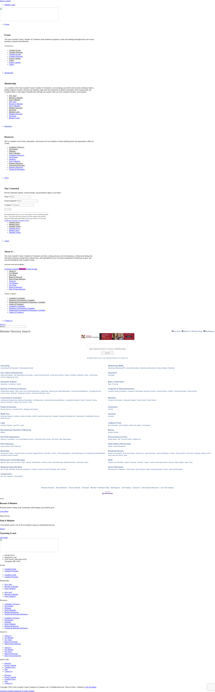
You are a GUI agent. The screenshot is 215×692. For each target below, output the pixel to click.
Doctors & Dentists (25, 416)
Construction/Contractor (72, 400)
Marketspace (209, 331)
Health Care (5, 414)
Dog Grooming (5, 446)
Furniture (34, 469)
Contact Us (136, 488)
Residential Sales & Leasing (9, 455)
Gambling (73, 375)
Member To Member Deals (192, 331)
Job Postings (13, 149)
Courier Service (5, 393)
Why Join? (13, 96)
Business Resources (16, 163)
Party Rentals (93, 375)
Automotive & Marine (9, 382)
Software (171, 391)
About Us (12, 271)
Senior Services (5, 418)
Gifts (58, 469)
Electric (83, 400)
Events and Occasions (57, 375)
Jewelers (171, 462)
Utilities (110, 446)
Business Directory (48, 488)
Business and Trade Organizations (59, 391)
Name (7, 197)
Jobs (6, 669)
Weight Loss (137, 439)
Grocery (152, 462)
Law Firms (16, 425)
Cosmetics (140, 462)
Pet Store (63, 469)
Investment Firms (18, 409)
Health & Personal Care (44, 416)
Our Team (12, 275)
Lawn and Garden (150, 453)
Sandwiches (80, 462)
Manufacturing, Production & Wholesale (16, 430)
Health (34, 416)
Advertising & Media (116, 366)
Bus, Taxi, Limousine (7, 476)
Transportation (6, 474)
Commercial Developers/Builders (54, 400)
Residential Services (116, 451)
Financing (115, 384)
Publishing (171, 368)
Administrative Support (7, 391)
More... (17, 377)
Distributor (12, 469)
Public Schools (151, 400)
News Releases (61, 488)
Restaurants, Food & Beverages (13, 460)
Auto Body (111, 375)
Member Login (14, 112)
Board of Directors (15, 277)
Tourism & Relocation (17, 165)
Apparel (127, 462)
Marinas (111, 430)
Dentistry (16, 416)
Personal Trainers (126, 439)
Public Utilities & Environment (119, 444)
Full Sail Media (90, 687)
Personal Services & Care (117, 437)
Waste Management (119, 446)
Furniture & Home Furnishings (47, 469)
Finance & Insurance (8, 407)
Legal (3, 423)
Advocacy (3, 439)
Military (3, 432)
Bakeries (3, 462)
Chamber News (14, 222)
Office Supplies (179, 462)
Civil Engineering (38, 400)
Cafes (23, 462)
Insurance (112, 414)
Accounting (5, 366)
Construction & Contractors (11, 398)
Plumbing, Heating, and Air (202, 453)
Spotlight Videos (15, 226)
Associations (11, 439)
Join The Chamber (167, 488)
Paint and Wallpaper (163, 453)
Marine (19, 384)
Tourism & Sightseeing (7, 377)
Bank (109, 384)
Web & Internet (192, 391)
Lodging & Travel (114, 423)
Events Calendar (15, 58)
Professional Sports (157, 469)
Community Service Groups (42, 439)
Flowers (67, 375)
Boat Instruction (112, 469)
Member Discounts (15, 108)
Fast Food (44, 462)
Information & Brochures (150, 488)
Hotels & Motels (123, 425)
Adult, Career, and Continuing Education (27, 391)
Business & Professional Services (13, 389)
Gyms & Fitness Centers (142, 469)
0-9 (88, 358)
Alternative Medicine (7, 416)
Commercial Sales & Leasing (23, 453)
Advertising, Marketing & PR (116, 368)
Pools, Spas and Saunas (115, 455)
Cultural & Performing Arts (41, 375)
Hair (119, 439)
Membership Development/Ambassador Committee (27, 302)
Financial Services (6, 409)
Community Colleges (129, 400)
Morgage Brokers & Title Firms (42, 453)
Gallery (11, 60)
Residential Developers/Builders (95, 453)
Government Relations (39, 393)
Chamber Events (15, 50)
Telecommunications (180, 391)
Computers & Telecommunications (121, 389)
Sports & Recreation (115, 467)
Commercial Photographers (79, 391)
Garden (146, 462)
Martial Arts (80, 375)
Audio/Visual (44, 391)
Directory (7, 663)
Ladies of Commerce (16, 304)
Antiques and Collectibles (116, 462)
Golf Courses (131, 469)
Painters (172, 453)
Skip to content (5, 1)
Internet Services (162, 391)
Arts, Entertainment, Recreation (23, 375)
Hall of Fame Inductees (17, 279)
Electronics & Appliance (23, 469)
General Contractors (7, 402)
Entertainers (122, 469)
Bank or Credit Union (116, 382)
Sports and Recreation (176, 469)
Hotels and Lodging (135, 425)
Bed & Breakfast (113, 425)
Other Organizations (65, 439)
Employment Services (24, 393)
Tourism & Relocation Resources (16, 614)
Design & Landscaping (115, 453)
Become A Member (16, 98)
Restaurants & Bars (70, 462)
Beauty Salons (112, 439)
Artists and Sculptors (7, 375)
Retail (110, 460)
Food (50, 462)
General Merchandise (132, 368)
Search (2, 327)
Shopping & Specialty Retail (11, 467)
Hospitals (55, 416)
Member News (14, 224)
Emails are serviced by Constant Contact (16, 220)
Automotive (112, 373)
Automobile (4, 384)
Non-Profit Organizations (10, 437)
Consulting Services (95, 391)
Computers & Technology (135, 391)
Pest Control (190, 453)
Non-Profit (55, 439)
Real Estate (5, 451)
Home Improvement (162, 462)
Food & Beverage (57, 462)
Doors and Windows (129, 453)
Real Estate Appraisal (78, 453)
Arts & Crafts (4, 469)
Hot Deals (12, 110)
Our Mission (13, 273)
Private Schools (141, 400)
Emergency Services (150, 391)
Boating (110, 432)
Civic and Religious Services (24, 439)
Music (86, 375)
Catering (28, 462)
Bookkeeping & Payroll (26, 368)
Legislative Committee (17, 298)
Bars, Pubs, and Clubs (13, 462)
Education (14, 393)
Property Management (64, 453)
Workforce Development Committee (22, 300)
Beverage (133, 462)
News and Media (162, 368)
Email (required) (10, 201)
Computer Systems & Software (117, 391)
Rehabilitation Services (92, 416)
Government (112, 407)
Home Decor (140, 453)
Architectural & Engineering (9, 400)
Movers (54, 453)
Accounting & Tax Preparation (10, 368)
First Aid (110, 409)
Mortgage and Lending (31, 409)
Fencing (88, 400)
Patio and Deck (180, 453)
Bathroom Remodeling (25, 400)
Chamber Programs (16, 52)
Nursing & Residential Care (67, 416)
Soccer (166, 469)
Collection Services (6, 425)
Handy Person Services (21, 402)
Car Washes (12, 384)
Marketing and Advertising (148, 368)
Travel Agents (146, 425)
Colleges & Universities (115, 400)
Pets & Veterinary (7, 444)
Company (8, 205)
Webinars (12, 151)
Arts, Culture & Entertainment (12, 373)
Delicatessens (36, 462)
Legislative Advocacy (16, 147)
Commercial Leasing (7, 453)
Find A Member (14, 100)
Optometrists (80, 416)
